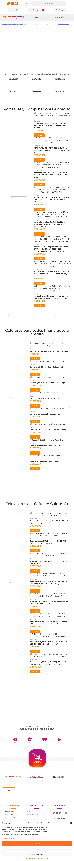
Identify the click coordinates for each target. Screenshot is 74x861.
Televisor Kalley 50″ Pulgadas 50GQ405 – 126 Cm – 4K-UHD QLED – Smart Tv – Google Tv (48, 663)
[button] (71, 823)
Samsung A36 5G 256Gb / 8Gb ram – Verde (46, 414)
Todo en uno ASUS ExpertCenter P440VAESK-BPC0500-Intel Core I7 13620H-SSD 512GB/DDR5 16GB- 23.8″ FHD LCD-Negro (51, 249)
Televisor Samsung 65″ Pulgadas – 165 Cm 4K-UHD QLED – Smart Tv (49, 522)
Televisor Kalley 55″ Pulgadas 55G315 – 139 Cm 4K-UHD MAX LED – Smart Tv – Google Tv (49, 622)
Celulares (33, 349)
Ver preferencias (37, 854)
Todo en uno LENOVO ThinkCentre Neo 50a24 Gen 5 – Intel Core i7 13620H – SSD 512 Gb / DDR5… (51, 199)
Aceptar (37, 843)
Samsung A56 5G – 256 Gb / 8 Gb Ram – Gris (46, 367)
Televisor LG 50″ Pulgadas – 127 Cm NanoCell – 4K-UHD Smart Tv (49, 562)
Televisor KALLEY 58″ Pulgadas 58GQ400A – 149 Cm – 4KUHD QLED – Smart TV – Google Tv (48, 582)
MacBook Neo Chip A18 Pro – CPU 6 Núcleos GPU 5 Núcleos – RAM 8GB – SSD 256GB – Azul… (52, 297)
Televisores (33, 519)
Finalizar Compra (32, 815)
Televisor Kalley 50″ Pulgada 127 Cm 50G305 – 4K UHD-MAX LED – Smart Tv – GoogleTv (48, 643)
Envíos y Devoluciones (34, 818)
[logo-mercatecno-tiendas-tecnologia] (13, 17)
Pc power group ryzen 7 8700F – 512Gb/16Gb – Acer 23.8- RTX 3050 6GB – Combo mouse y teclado (51, 125)
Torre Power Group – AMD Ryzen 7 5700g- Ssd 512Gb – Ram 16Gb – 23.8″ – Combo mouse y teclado (51, 273)
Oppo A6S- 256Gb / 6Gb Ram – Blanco (44, 461)
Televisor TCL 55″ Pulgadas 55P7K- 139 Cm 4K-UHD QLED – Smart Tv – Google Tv (49, 602)
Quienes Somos (8, 811)
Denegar (37, 849)
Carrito (28, 811)
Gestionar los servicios (9, 838)
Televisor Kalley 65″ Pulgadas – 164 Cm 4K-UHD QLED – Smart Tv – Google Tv (48, 542)
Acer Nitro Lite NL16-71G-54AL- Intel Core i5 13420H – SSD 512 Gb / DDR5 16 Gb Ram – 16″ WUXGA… (50, 175)
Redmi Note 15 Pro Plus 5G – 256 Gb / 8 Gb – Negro (49, 351)
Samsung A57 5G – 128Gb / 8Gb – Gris (44, 398)
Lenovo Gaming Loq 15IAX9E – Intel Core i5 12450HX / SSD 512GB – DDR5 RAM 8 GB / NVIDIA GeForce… (50, 224)
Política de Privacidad (42, 858)
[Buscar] (27, 3)
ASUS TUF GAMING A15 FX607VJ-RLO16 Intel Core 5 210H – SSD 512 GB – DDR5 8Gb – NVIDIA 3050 (52, 150)
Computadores (39, 121)
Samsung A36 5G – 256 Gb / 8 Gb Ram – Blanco (48, 430)
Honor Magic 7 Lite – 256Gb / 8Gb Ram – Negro (48, 383)
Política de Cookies (30, 858)
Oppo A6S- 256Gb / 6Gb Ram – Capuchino (46, 445)
